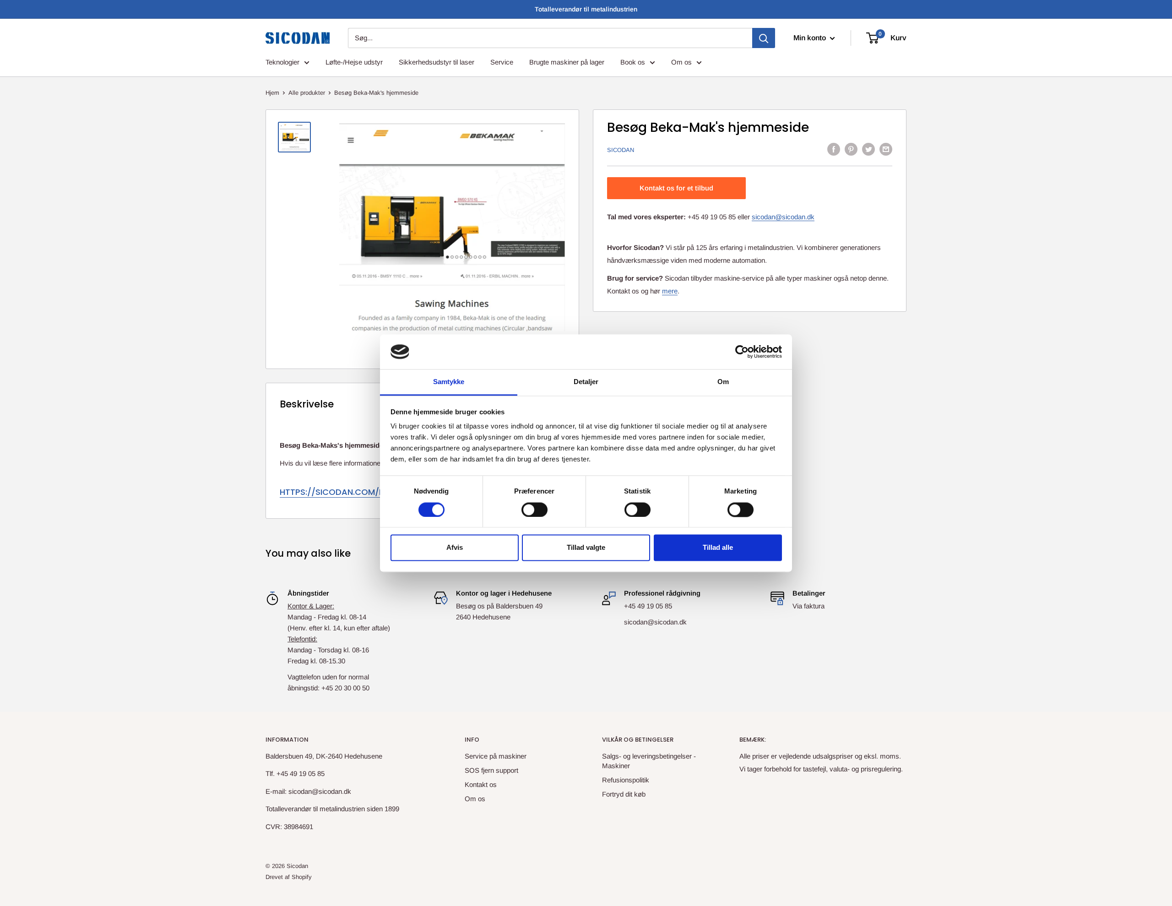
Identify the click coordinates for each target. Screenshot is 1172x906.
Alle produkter (306, 92)
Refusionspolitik (625, 780)
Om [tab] (723, 382)
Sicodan (620, 149)
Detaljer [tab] (586, 382)
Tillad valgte (586, 548)
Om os (681, 62)
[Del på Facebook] (833, 149)
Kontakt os (481, 784)
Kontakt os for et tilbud (676, 188)
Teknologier (282, 62)
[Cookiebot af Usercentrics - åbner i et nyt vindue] (742, 351)
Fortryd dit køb (624, 794)
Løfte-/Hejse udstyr (354, 62)
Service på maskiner (495, 756)
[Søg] (763, 38)
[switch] (534, 509)
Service (501, 62)
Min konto (810, 38)
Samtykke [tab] (449, 382)
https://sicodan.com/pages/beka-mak (366, 492)
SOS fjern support (491, 770)
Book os (632, 62)
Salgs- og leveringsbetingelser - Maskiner (649, 761)
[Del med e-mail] (885, 149)
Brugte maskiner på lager (566, 62)
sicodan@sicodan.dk (783, 217)
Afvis (454, 548)
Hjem (272, 92)
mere (670, 290)
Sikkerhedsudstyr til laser (436, 62)
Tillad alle (718, 548)
